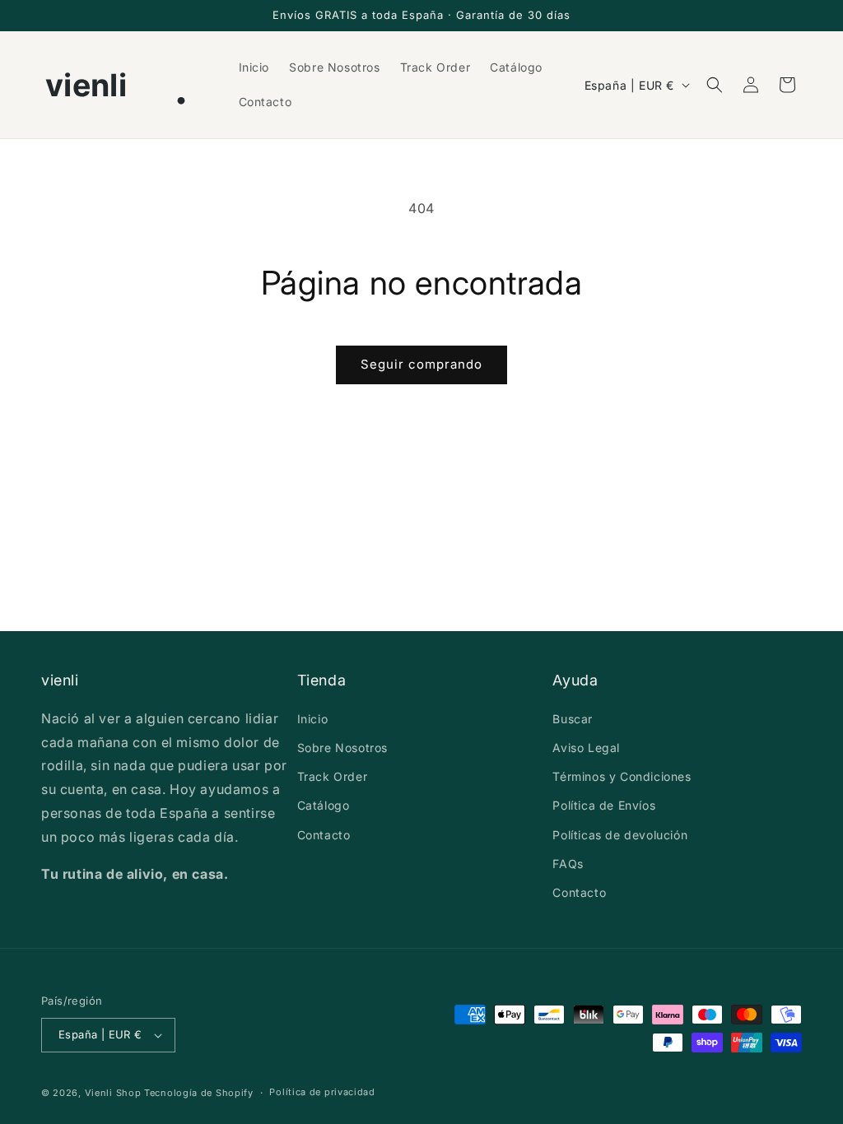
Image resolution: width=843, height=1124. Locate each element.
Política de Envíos (603, 805)
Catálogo (323, 805)
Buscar (572, 719)
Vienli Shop (113, 1092)
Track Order (332, 776)
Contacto (324, 835)
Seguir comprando (421, 364)
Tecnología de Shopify (199, 1092)
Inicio (312, 719)
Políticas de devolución (619, 835)
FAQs (567, 864)
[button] (714, 85)
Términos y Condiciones (621, 776)
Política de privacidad (322, 1092)
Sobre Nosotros (342, 748)
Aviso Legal (586, 748)
